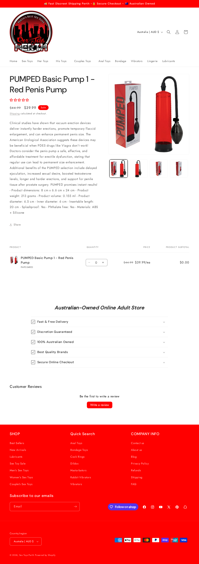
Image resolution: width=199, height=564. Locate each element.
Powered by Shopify (45, 555)
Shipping (15, 113)
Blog (134, 457)
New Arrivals (18, 450)
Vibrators (76, 484)
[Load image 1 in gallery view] (118, 168)
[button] (44, 61)
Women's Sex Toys (21, 477)
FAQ (133, 484)
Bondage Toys (79, 450)
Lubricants (16, 457)
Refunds (136, 470)
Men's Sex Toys (19, 470)
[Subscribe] (75, 506)
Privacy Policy (140, 463)
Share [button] (17, 224)
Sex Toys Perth (26, 555)
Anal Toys (76, 443)
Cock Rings (77, 457)
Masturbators (78, 470)
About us (136, 450)
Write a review (99, 405)
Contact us (137, 443)
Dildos (74, 463)
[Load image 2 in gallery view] (139, 168)
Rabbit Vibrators (80, 477)
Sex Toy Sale (17, 463)
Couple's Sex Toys (21, 484)
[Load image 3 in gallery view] (159, 168)
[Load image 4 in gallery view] (179, 168)
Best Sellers (17, 443)
